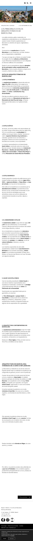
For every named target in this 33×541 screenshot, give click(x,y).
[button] (30, 3)
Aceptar (4, 538)
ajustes (12, 535)
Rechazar (12, 538)
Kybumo (18, 527)
